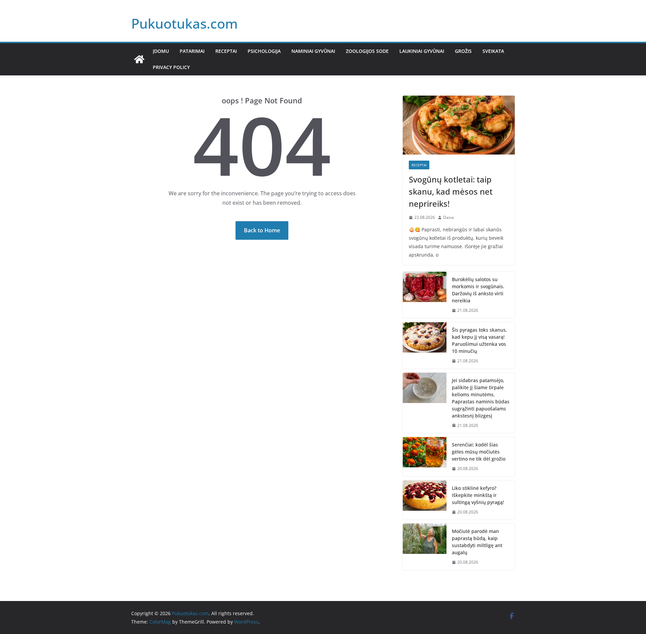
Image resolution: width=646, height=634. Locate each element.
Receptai (226, 51)
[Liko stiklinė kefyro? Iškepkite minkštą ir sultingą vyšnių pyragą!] (424, 500)
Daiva (448, 217)
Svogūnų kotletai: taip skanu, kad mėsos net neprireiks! (451, 191)
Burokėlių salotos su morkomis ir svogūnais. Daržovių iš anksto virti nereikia (478, 290)
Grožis (463, 51)
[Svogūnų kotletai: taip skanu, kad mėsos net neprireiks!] (459, 125)
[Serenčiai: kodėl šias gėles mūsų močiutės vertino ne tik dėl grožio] (424, 456)
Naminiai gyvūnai (313, 51)
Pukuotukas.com (184, 23)
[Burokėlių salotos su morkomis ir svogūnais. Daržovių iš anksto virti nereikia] (424, 295)
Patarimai (192, 51)
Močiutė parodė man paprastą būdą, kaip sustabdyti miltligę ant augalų (477, 542)
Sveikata (493, 51)
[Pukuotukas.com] (139, 59)
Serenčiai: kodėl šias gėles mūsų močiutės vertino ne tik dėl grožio (478, 451)
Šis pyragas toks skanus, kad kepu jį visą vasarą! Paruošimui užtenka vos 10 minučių (479, 340)
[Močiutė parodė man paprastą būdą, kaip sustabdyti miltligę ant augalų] (424, 547)
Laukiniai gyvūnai (421, 51)
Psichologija (264, 51)
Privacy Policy (171, 67)
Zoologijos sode (367, 51)
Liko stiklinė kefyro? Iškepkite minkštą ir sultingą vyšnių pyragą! (478, 495)
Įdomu (161, 51)
